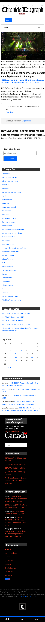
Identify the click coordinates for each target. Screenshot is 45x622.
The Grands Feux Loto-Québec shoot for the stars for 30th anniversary (16, 480)
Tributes (5, 292)
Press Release (7, 266)
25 (16, 360)
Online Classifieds (8, 244)
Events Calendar (10, 568)
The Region (6, 281)
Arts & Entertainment (28, 80)
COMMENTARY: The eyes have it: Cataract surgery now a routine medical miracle (15, 533)
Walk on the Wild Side (10, 296)
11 (16, 353)
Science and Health (9, 270)
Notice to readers (8, 237)
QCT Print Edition (11, 553)
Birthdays (5, 185)
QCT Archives (9, 560)
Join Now (9, 112)
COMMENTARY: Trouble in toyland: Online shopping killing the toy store (16, 498)
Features (40, 80)
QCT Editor (35, 82)
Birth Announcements (10, 181)
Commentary (7, 200)
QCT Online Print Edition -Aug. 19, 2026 (16, 324)
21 (32, 357)
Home (8, 549)
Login (7, 579)
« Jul (10, 367)
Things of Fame (7, 285)
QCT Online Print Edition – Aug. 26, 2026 (16, 313)
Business (5, 188)
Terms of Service (22, 596)
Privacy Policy (32, 596)
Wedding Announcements (11, 300)
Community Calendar (9, 207)
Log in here (26, 121)
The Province (7, 278)
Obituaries (6, 240)
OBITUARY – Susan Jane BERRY (13, 317)
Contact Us (9, 572)
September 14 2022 (20, 82)
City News (5, 196)
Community (6, 203)
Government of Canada (13, 431)
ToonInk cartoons (8, 289)
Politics (5, 263)
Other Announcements (10, 252)
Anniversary (6, 174)
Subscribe (8, 575)
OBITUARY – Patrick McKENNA (12, 321)
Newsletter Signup (11, 149)
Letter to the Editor (9, 218)
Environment (6, 211)
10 (10, 353)
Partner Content (8, 255)
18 (16, 357)
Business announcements (11, 192)
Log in (8, 20)
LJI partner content (9, 222)
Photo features (7, 259)
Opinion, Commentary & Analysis (14, 248)
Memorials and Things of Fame (13, 229)
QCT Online (5, 82)
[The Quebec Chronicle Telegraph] (22, 9)
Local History (7, 226)
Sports (4, 274)
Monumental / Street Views (12, 233)
